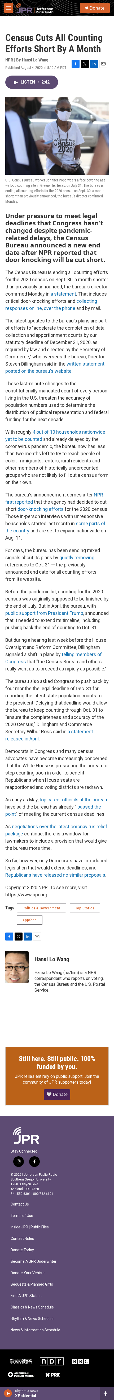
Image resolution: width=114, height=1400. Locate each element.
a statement (63, 294)
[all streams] (107, 1393)
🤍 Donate (57, 1094)
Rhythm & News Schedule (32, 1319)
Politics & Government (41, 908)
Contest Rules (22, 1239)
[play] (8, 1393)
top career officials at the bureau (73, 799)
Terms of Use (22, 1216)
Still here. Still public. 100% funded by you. (57, 1063)
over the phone (59, 308)
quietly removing (76, 557)
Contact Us (20, 1204)
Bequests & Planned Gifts (32, 1284)
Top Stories (84, 908)
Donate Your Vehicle (28, 1273)
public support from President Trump (44, 613)
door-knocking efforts (40, 509)
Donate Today (22, 1250)
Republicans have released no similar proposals (55, 875)
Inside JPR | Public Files (30, 1227)
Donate (97, 8)
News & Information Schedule (35, 1330)
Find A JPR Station (26, 1296)
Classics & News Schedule (32, 1307)
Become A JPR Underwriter (33, 1262)
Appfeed (30, 920)
